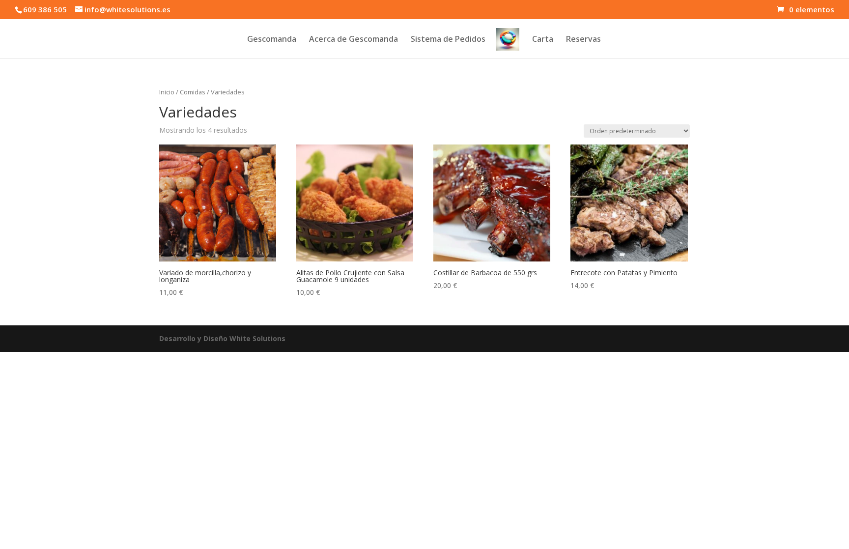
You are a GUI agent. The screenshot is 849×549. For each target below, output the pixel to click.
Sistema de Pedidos (448, 39)
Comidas (192, 91)
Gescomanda (271, 39)
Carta (542, 39)
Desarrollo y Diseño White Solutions (222, 338)
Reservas (583, 39)
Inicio (166, 91)
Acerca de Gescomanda (353, 39)
